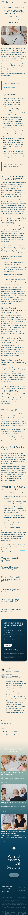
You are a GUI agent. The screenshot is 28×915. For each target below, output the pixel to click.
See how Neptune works (9, 87)
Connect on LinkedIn (7, 886)
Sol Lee (18, 16)
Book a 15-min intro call (10, 649)
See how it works (7, 168)
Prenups (10, 7)
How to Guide (5, 731)
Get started (7, 645)
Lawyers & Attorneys (6, 734)
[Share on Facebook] (10, 22)
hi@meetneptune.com (20, 887)
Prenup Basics (17, 734)
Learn (4, 7)
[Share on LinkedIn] (12, 22)
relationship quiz (9, 546)
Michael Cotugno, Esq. (17, 19)
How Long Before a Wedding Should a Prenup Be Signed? (12, 773)
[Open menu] (25, 2)
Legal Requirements (15, 731)
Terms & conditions (6, 888)
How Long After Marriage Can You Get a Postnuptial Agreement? (13, 832)
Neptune (22, 550)
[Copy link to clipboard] (18, 22)
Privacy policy (5, 891)
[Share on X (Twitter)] (15, 22)
